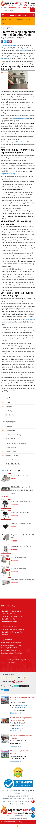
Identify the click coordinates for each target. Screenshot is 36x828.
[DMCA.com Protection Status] (18, 772)
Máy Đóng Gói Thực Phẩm (13, 460)
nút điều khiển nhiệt (20, 142)
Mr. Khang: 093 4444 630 (17, 812)
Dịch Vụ (3, 19)
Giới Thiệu (28, 19)
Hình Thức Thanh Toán (9, 627)
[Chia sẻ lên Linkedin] (7, 41)
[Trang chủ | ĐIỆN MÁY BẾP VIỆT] (12, 3)
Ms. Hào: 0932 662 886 (17, 816)
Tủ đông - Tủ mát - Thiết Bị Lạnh (15, 443)
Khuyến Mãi (8, 426)
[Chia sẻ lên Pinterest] (10, 41)
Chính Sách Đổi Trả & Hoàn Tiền (12, 632)
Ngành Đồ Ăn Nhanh (11, 455)
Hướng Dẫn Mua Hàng (9, 614)
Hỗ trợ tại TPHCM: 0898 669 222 (11, 642)
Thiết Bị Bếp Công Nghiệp (13, 435)
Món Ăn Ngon (9, 411)
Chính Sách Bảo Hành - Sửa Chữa (13, 629)
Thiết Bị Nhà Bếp (10, 430)
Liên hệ (3, 23)
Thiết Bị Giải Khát (10, 451)
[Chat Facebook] (33, 810)
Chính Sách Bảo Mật (8, 619)
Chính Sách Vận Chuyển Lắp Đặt (12, 616)
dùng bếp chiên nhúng (8, 173)
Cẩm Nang (19, 19)
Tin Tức (11, 19)
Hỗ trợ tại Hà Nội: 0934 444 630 (11, 645)
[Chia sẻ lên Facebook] (2, 41)
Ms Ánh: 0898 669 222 (18, 807)
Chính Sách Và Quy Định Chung (12, 611)
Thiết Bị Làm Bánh (10, 447)
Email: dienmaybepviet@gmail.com (12, 653)
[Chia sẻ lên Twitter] (5, 41)
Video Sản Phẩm (10, 415)
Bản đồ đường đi (15, 713)
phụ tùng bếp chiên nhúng (19, 118)
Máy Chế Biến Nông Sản (12, 464)
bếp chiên (24, 50)
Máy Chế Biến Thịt (10, 439)
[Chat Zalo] (33, 817)
